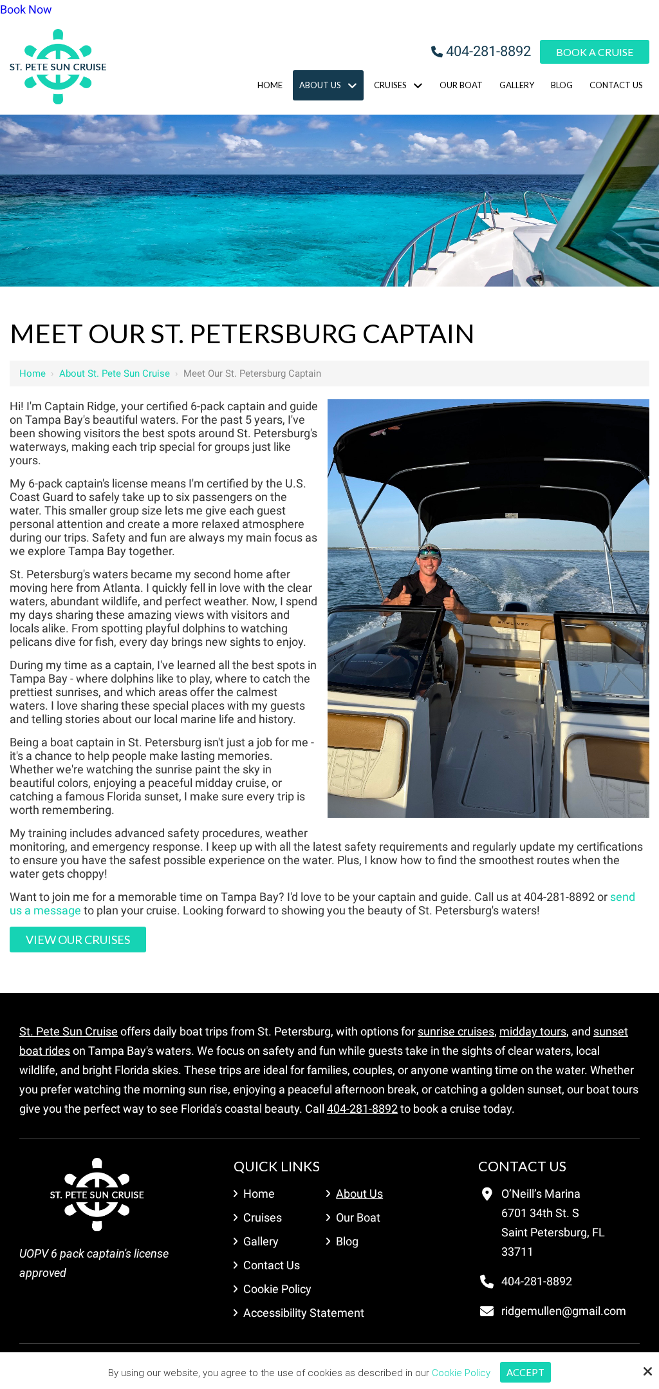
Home (32, 373)
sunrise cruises (456, 1031)
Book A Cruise (594, 52)
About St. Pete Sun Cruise (114, 373)
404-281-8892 (488, 51)
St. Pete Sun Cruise (68, 1031)
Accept (525, 1372)
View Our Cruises (78, 939)
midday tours (532, 1031)
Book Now (26, 9)
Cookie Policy (461, 1373)
